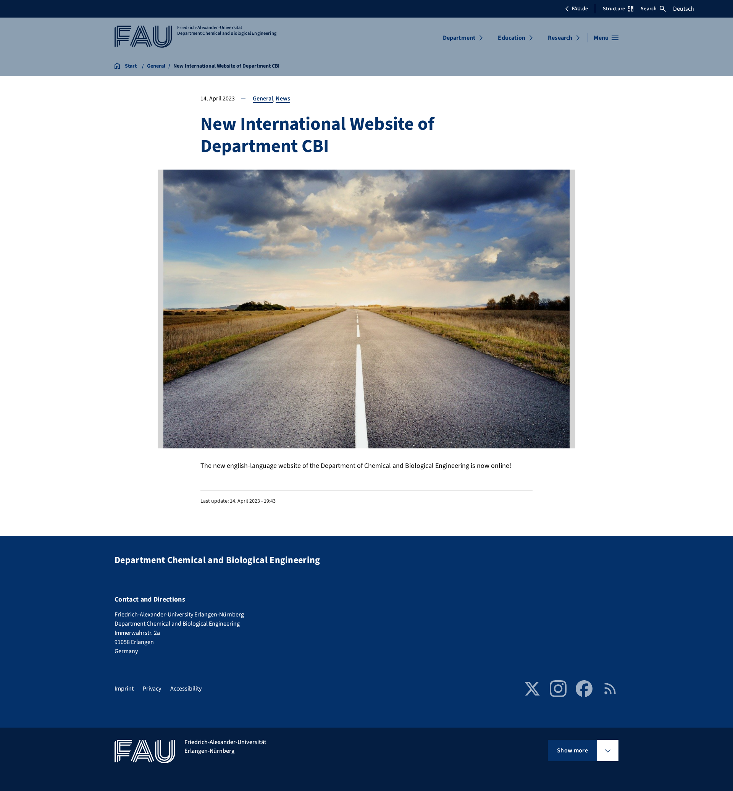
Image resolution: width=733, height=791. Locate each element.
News (283, 98)
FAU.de (580, 9)
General (263, 98)
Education (511, 38)
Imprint (124, 688)
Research (560, 38)
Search (649, 9)
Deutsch (683, 9)
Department (459, 38)
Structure (614, 9)
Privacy (152, 688)
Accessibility (186, 688)
